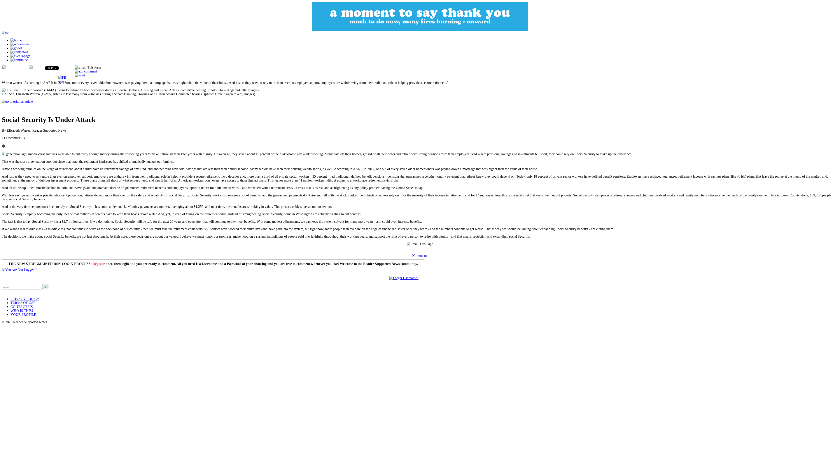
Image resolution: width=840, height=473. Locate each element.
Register (99, 264)
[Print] (80, 75)
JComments (420, 256)
